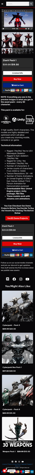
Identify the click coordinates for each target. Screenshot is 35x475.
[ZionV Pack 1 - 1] (17, 41)
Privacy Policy (16, 464)
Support (29, 464)
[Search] (31, 4)
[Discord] (7, 279)
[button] (2, 3)
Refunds (24, 464)
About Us (17, 466)
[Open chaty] (4, 471)
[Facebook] (14, 279)
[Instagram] (21, 279)
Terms (9, 464)
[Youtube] (27, 279)
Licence (4, 464)
